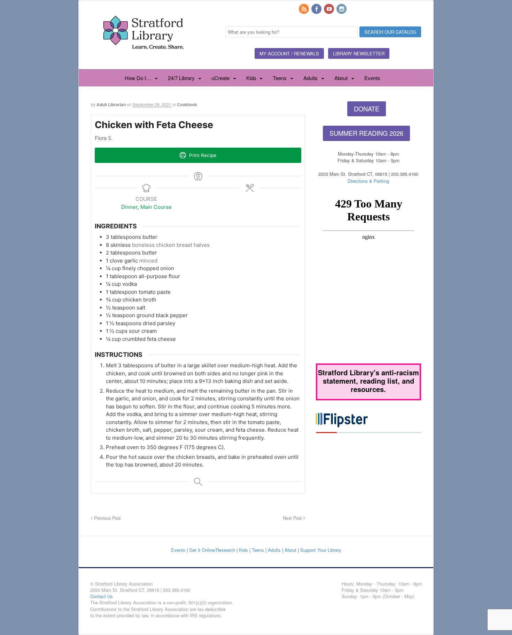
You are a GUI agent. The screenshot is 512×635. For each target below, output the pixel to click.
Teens (280, 77)
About (341, 77)
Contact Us (101, 596)
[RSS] (304, 9)
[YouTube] (329, 9)
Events (372, 77)
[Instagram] (342, 9)
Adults (310, 77)
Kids (251, 77)
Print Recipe (202, 155)
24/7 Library (181, 77)
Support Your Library (320, 550)
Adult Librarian (111, 104)
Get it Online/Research (212, 550)
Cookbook (187, 104)
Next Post (293, 518)
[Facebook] (317, 9)
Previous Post (107, 518)
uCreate (220, 77)
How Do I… (138, 77)
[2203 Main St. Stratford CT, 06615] (143, 57)
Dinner (129, 207)
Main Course (156, 207)
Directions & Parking (368, 181)
